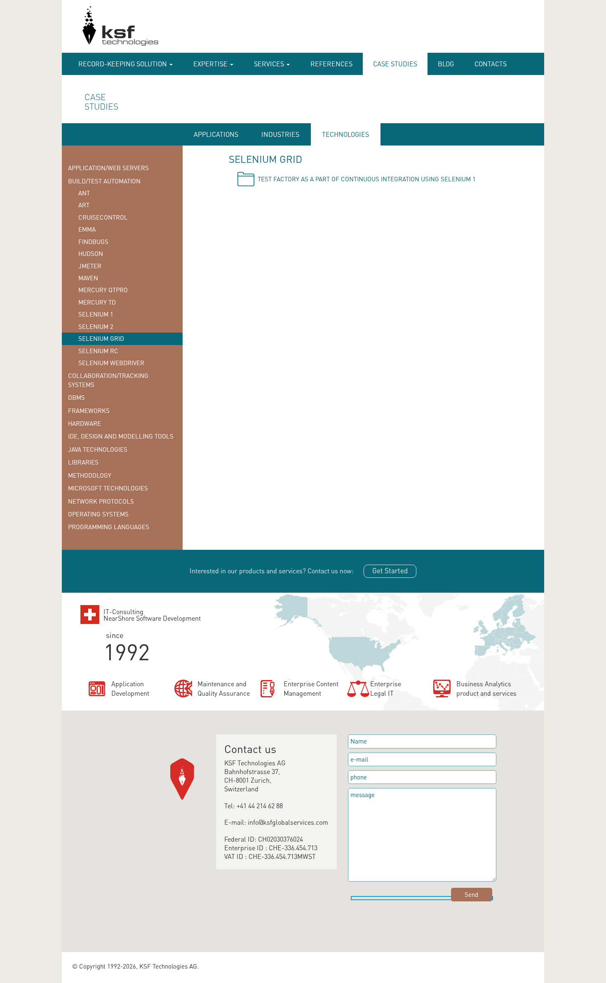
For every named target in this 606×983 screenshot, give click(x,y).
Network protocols (101, 501)
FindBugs (93, 241)
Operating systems (98, 514)
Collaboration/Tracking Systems (108, 379)
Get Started (390, 570)
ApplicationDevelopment (130, 688)
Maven (88, 278)
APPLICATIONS (216, 134)
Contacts (490, 63)
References (331, 63)
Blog (446, 63)
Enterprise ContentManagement (311, 688)
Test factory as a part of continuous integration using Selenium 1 (367, 179)
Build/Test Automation (104, 181)
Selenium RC (98, 351)
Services (270, 63)
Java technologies (97, 449)
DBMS (76, 397)
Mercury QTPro (103, 290)
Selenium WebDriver (111, 363)
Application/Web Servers (108, 168)
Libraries (83, 462)
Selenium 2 (95, 326)
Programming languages (108, 527)
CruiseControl (103, 217)
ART (83, 205)
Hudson (90, 253)
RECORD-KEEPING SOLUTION (123, 63)
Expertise (211, 63)
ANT (84, 193)
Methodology (89, 475)
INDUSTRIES (280, 134)
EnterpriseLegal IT (385, 688)
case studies (395, 63)
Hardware (84, 423)
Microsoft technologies (108, 488)
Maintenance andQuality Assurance (223, 688)
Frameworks (89, 410)
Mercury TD (97, 302)
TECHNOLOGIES (345, 134)
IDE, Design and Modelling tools (121, 436)
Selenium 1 (95, 314)
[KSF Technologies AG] (79, 29)
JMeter (89, 266)
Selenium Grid (101, 338)
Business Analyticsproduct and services (486, 688)
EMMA (87, 229)
